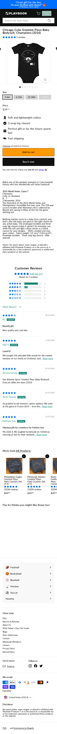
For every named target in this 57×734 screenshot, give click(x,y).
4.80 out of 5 (36, 274)
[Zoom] (45, 80)
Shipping (6, 146)
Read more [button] (48, 358)
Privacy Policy (9, 648)
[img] (9, 315)
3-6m (7, 97)
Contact (6, 638)
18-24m (45, 97)
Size (5, 92)
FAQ (4, 618)
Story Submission (10, 635)
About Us (7, 625)
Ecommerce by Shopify (24, 728)
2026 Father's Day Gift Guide (16, 628)
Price (5, 105)
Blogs (5, 632)
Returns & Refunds (11, 621)
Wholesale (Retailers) (12, 642)
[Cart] (38, 13)
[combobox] (28, 20)
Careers (6, 645)
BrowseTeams (47, 13)
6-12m (19, 97)
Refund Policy (9, 652)
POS (4, 728)
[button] (9, 37)
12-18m (31, 97)
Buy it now (29, 161)
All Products (23, 450)
